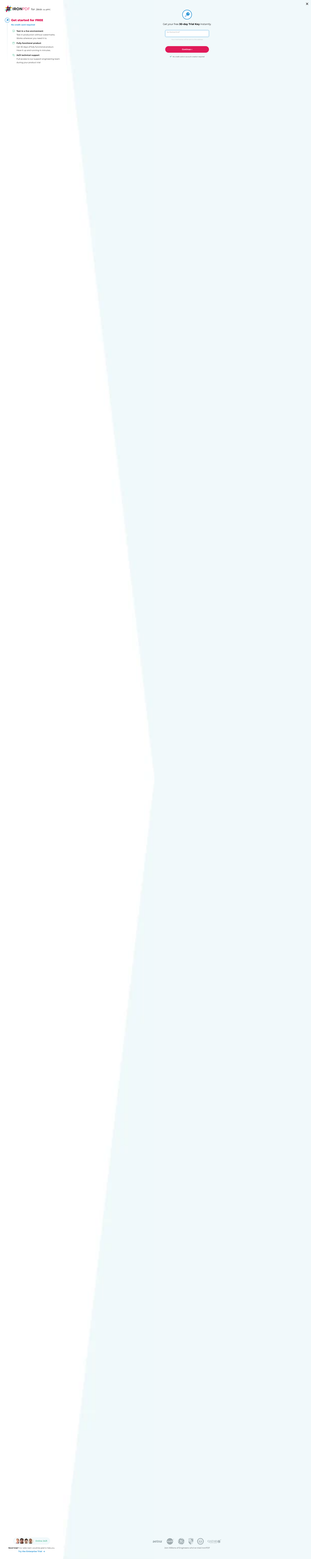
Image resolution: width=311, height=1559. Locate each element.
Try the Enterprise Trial (30, 1551)
